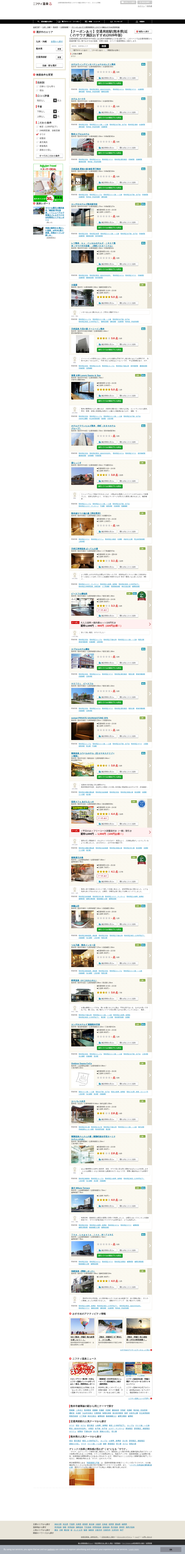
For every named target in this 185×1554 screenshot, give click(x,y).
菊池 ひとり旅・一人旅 (86, 1092)
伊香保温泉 (96, 1527)
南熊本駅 (109, 506)
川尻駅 (146, 744)
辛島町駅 (131, 159)
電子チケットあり (80, 50)
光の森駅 (89, 938)
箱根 (64, 1527)
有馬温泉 (71, 1527)
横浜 (56, 1530)
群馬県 (85, 1524)
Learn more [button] (134, 1549)
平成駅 (102, 506)
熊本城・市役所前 (140, 1410)
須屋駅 (144, 792)
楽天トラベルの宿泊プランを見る (109, 83)
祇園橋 (95, 1410)
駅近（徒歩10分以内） (78, 1428)
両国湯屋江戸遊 (93, 1463)
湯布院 (121, 1527)
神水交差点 (92, 1416)
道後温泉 (106, 1527)
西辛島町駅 (99, 236)
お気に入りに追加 (129, 78)
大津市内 (115, 1530)
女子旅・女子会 (101, 1428)
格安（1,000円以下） (117, 1425)
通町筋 (72, 1413)
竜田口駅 (141, 639)
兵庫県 (78, 1524)
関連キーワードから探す (43, 1533)
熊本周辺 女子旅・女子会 (118, 124)
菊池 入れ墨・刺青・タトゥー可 (137, 1092)
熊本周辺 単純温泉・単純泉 (88, 935)
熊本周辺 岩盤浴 (120, 1261)
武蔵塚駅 (92, 642)
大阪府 (98, 1524)
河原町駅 (117, 506)
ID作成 (149, 6)
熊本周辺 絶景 (94, 234)
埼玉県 (65, 1524)
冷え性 (95, 1431)
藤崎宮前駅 (105, 91)
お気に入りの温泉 (128, 2)
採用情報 (149, 1543)
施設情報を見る (107, 78)
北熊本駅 (100, 642)
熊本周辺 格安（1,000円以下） (89, 321)
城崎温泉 (79, 1527)
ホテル (83, 1425)
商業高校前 (73, 1416)
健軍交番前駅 (90, 899)
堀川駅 (88, 794)
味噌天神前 (106, 1413)
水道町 (78, 1413)
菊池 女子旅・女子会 (103, 1092)
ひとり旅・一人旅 (142, 1425)
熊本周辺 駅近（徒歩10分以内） (100, 89)
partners (51, 1549)
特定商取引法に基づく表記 (104, 1543)
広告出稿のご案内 (108, 1537)
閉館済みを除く (114, 50)
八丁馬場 (82, 1416)
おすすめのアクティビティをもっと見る (135, 1350)
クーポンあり (97, 50)
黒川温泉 (114, 1527)
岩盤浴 (80, 1431)
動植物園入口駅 (102, 899)
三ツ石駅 (82, 794)
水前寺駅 (110, 418)
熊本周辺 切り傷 (129, 848)
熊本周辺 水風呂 (110, 539)
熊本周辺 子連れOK (122, 366)
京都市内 (106, 1530)
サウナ (72, 1425)
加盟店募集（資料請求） (90, 1537)
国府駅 (103, 418)
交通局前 (97, 1413)
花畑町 (129, 1410)
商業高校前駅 (115, 586)
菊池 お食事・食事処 (118, 1092)
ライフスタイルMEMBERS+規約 (133, 1543)
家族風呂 (129, 1428)
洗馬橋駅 (89, 368)
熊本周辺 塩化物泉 (102, 792)
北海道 (104, 1524)
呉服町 (101, 1410)
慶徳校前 (115, 1410)
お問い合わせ (147, 1537)
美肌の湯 (132, 1444)
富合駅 (88, 746)
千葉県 (72, 1524)
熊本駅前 (87, 1410)
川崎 (61, 1530)
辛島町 (123, 1410)
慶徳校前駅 (82, 162)
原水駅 (96, 1056)
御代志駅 (141, 1127)
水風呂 (91, 1428)
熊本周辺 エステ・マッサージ (89, 506)
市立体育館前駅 (94, 418)
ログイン (141, 6)
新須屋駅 (138, 792)
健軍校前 (101, 1416)
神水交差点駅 (126, 586)
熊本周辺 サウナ (130, 89)
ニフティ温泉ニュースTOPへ (139, 1398)
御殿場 (91, 1530)
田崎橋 (72, 1410)
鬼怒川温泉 (130, 1527)
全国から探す (57, 41)
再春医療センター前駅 (86, 1129)
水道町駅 (141, 89)
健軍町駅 (82, 899)
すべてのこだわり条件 (49, 156)
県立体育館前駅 (139, 539)
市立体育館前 (144, 1413)
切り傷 (114, 1431)
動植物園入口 (111, 1416)
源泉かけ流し (105, 1431)
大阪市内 (98, 1530)
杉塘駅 (120, 539)
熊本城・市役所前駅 (93, 91)
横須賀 (66, 1530)
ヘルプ (137, 1537)
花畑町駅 (104, 127)
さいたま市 (78, 1530)
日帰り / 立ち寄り (47, 86)
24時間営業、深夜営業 (50, 130)
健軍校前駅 (136, 586)
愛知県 (117, 1524)
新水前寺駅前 (118, 1413)
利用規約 (118, 1543)
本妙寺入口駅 (128, 539)
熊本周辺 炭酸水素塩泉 (86, 792)
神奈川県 (58, 1524)
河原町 (108, 1410)
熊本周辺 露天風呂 (121, 159)
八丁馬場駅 (105, 586)
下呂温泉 (87, 1527)
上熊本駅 (82, 541)
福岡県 (124, 1524)
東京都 (91, 1524)
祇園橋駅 (124, 506)
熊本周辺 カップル (96, 195)
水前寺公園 (133, 1413)
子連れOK (88, 1431)
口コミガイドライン (124, 1537)
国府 (126, 1413)
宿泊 (77, 1425)
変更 (59, 49)
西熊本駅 (82, 746)
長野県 (111, 1524)
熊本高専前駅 (119, 1017)
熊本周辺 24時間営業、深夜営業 (89, 586)
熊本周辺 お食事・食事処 (108, 584)
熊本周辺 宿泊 (83, 89)
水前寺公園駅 (83, 418)
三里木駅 (97, 938)
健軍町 (130, 1416)
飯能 (85, 1530)
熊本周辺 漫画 (133, 124)
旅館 (104, 1444)
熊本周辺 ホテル (118, 89)
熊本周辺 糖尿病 (84, 1178)
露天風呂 (90, 1425)
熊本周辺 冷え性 (95, 366)
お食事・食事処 (101, 1425)
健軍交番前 (122, 1416)
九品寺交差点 (87, 1413)
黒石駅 (103, 1017)
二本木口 (79, 1410)
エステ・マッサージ (116, 1428)
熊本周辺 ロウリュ (97, 539)
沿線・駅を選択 (49, 65)
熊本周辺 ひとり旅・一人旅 (99, 124)
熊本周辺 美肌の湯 (127, 792)
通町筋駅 (82, 91)
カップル (130, 1425)
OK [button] (171, 1549)
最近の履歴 (144, 2)
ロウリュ (72, 1431)
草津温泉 (58, 1527)
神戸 (121, 1530)
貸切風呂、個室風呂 (142, 1428)
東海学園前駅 (83, 642)
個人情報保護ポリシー (85, 1543)
